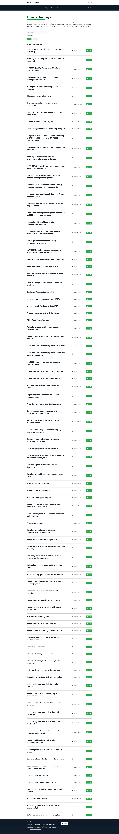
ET (88, 2)
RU (91, 2)
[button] (91, 8)
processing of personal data (35, 829)
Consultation (37, 8)
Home (29, 8)
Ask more (89, 50)
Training (46, 8)
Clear (35, 39)
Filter (29, 39)
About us (59, 8)
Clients (53, 8)
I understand (64, 823)
